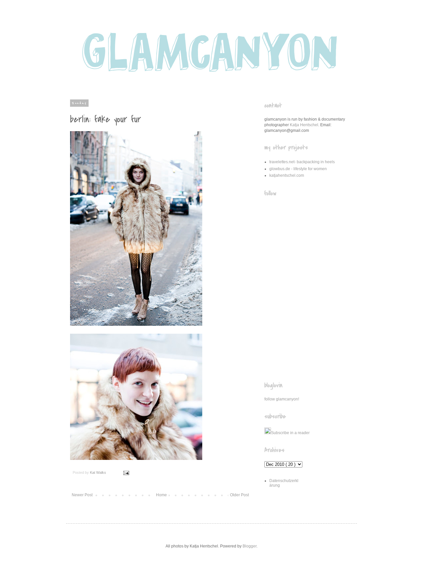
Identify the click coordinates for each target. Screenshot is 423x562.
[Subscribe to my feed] (267, 433)
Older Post (239, 495)
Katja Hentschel (304, 125)
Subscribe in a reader (290, 433)
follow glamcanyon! (281, 399)
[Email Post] (125, 472)
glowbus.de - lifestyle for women (298, 169)
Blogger (249, 546)
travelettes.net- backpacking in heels (302, 162)
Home (161, 495)
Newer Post (82, 495)
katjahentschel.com (286, 175)
